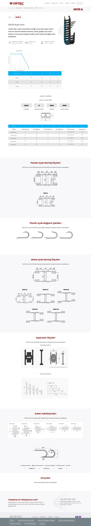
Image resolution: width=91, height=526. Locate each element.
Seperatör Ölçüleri (15, 524)
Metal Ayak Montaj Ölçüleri (66, 520)
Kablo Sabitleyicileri (30, 524)
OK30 (36, 8)
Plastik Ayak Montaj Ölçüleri (26, 520)
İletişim (73, 3)
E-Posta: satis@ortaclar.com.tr (70, 501)
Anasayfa (47, 3)
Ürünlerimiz (19, 8)
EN (78, 3)
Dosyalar (42, 524)
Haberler (67, 3)
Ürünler (61, 3)
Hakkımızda (54, 3)
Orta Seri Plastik (28, 8)
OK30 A (41, 8)
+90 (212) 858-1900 (67, 499)
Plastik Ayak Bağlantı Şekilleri (46, 520)
